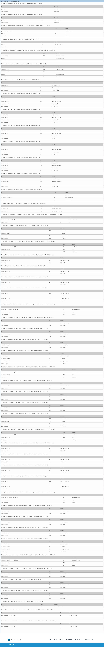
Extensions (78, 639)
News (55, 639)
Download (69, 639)
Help (93, 639)
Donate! (87, 639)
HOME (49, 639)
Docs (61, 639)
